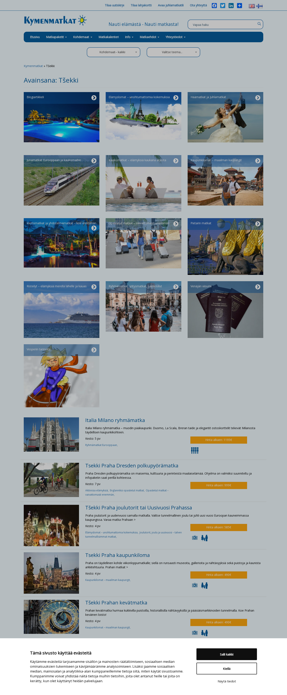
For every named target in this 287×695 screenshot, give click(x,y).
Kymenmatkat (33, 66)
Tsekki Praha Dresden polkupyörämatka (131, 465)
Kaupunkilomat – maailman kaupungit (216, 160)
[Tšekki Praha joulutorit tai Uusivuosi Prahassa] (51, 525)
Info (128, 37)
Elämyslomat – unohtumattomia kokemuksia (139, 97)
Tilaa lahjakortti (141, 5)
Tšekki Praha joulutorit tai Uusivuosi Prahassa (138, 507)
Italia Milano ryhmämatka (115, 420)
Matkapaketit (55, 37)
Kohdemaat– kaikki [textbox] (112, 52)
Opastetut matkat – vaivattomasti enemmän (139, 223)
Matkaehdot (148, 37)
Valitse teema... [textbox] (172, 52)
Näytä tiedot (227, 681)
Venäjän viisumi (201, 286)
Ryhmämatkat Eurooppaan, (101, 445)
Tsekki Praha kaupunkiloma (117, 554)
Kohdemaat (81, 37)
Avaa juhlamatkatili (171, 5)
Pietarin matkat (201, 223)
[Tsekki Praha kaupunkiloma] (51, 573)
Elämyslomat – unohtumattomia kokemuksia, (112, 532)
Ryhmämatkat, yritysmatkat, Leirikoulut (135, 286)
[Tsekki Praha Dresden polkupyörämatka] (51, 479)
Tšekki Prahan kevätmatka (116, 602)
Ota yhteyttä (198, 5)
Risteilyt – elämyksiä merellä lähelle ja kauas (57, 286)
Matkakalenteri (109, 37)
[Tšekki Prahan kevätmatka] (51, 617)
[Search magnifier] (259, 24)
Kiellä (226, 668)
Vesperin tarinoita (38, 349)
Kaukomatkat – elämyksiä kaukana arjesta (137, 160)
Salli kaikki (226, 654)
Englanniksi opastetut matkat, (128, 490)
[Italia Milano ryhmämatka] (51, 434)
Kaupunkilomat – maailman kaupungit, (108, 580)
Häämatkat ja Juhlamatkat (208, 97)
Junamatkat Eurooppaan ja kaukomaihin (54, 160)
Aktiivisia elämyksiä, (97, 490)
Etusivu (35, 37)
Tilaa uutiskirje (114, 5)
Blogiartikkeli (35, 97)
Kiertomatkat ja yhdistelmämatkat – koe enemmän (61, 223)
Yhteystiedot (174, 37)
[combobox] (113, 52)
